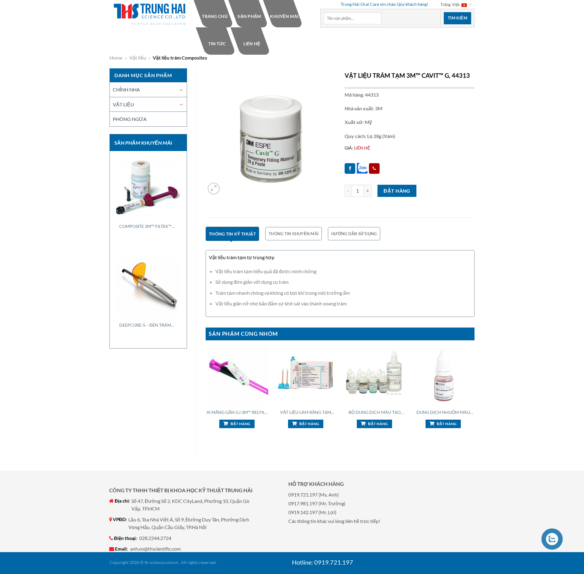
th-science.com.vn (161, 562)
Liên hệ (251, 43)
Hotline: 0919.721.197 (322, 562)
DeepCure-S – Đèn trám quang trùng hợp (145, 325)
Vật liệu (137, 57)
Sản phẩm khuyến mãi (143, 143)
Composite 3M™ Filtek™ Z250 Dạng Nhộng (145, 226)
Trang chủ (215, 16)
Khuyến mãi (284, 16)
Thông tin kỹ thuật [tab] (232, 233)
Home (115, 57)
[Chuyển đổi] (181, 89)
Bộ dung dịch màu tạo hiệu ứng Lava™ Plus (375, 412)
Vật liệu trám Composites (180, 57)
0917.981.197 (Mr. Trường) (317, 503)
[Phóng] (214, 188)
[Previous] (205, 395)
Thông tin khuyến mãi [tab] (293, 233)
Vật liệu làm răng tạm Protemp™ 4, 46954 (305, 412)
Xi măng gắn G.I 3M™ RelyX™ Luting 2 (237, 412)
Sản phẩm (249, 16)
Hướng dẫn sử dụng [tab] (354, 233)
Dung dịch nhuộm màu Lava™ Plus (443, 412)
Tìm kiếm (457, 17)
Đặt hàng (397, 191)
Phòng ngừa (130, 119)
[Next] (474, 395)
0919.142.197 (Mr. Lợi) (312, 512)
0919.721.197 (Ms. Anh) (313, 494)
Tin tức (217, 43)
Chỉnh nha (126, 89)
